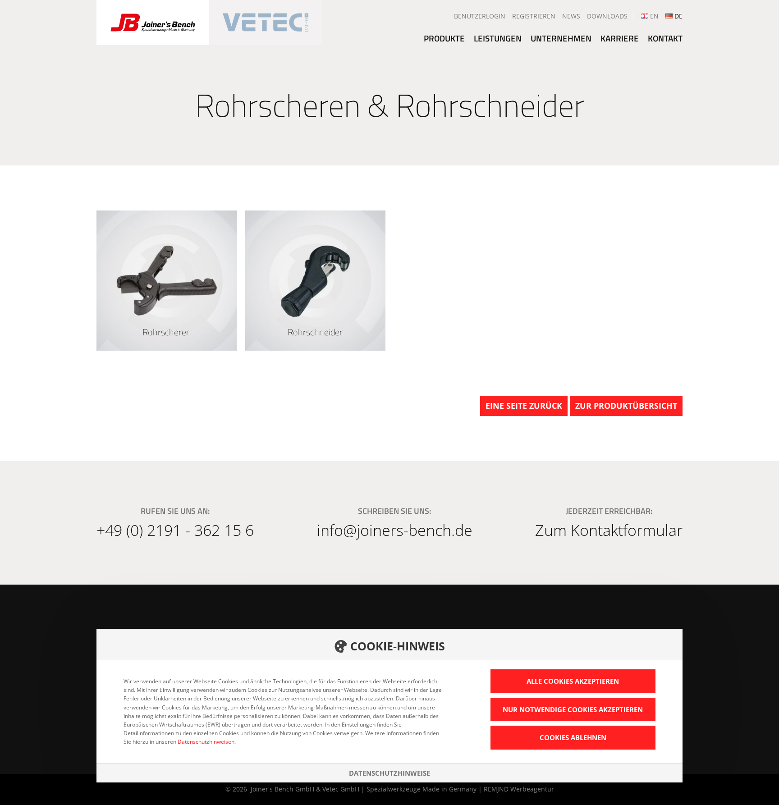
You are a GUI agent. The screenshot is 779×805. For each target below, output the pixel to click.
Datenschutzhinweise (389, 773)
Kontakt (665, 38)
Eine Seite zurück (524, 405)
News (571, 16)
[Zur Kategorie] (166, 280)
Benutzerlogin (479, 16)
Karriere (619, 38)
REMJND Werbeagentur (519, 789)
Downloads (607, 16)
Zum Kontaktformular (609, 530)
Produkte (444, 38)
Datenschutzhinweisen (206, 742)
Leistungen (498, 38)
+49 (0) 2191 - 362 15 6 (175, 530)
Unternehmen (561, 38)
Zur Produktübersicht (626, 405)
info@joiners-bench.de (394, 530)
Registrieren (533, 16)
